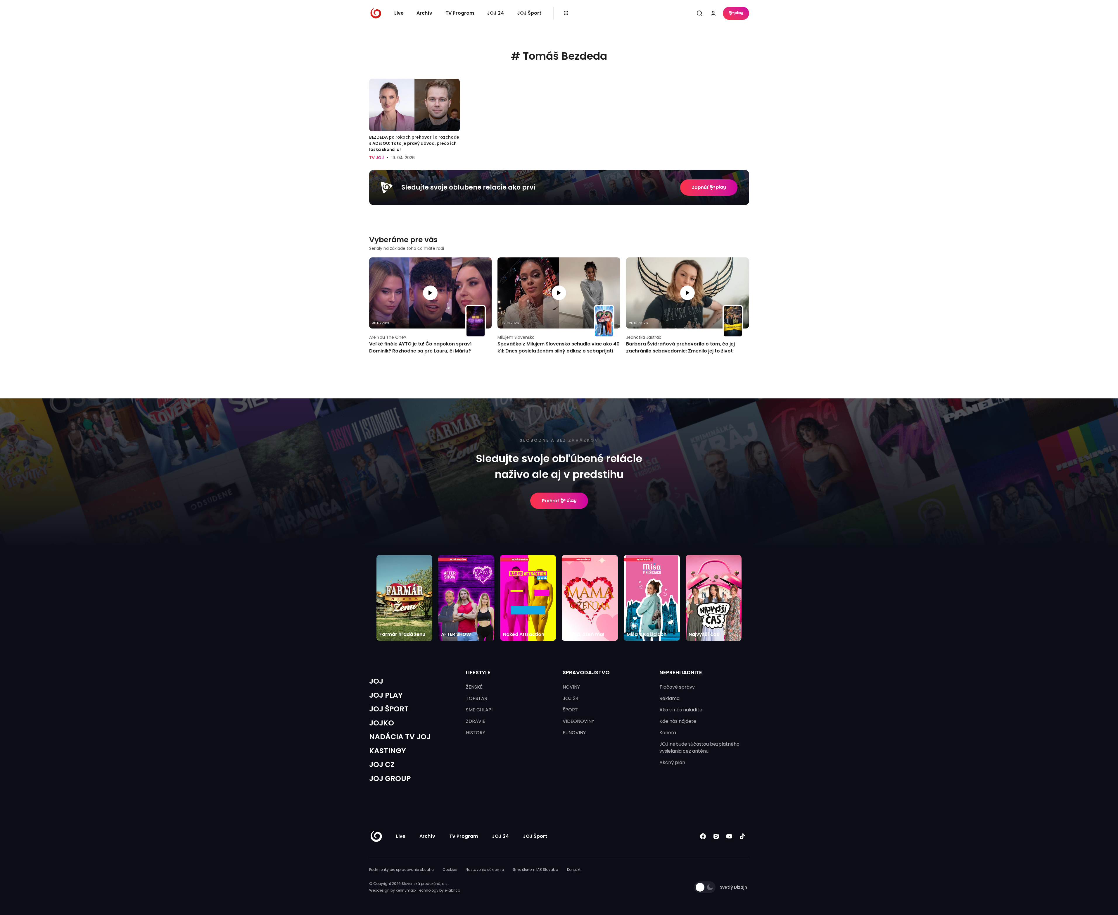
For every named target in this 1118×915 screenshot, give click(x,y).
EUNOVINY (574, 732)
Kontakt (573, 869)
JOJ (376, 681)
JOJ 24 (495, 13)
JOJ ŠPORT (389, 709)
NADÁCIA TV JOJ (400, 737)
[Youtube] (729, 836)
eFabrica (452, 890)
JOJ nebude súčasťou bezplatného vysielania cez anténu (699, 747)
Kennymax (405, 890)
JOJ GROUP (390, 778)
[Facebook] (703, 836)
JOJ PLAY (386, 695)
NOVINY (571, 687)
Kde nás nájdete (677, 721)
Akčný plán (672, 762)
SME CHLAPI (479, 709)
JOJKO (381, 723)
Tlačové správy (677, 687)
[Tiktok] (742, 836)
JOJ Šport (529, 13)
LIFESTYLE (478, 672)
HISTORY (475, 732)
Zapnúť (700, 187)
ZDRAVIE (475, 721)
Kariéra (667, 732)
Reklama (669, 698)
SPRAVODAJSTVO (586, 672)
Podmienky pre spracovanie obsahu (401, 869)
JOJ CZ (382, 764)
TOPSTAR (476, 698)
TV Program (459, 13)
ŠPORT (570, 709)
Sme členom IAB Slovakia (535, 869)
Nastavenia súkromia (485, 869)
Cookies (450, 869)
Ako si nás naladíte (680, 709)
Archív (424, 13)
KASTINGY (387, 751)
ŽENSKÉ (474, 687)
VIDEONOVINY (578, 721)
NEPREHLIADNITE (680, 672)
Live (399, 13)
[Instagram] (716, 836)
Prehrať (550, 501)
